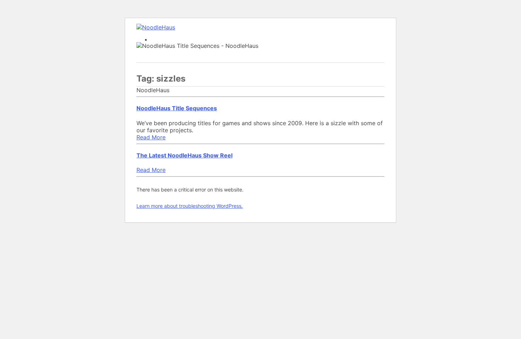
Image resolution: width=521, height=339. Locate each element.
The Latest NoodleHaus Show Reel (184, 155)
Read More (151, 137)
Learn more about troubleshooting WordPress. (189, 206)
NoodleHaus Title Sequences (176, 108)
